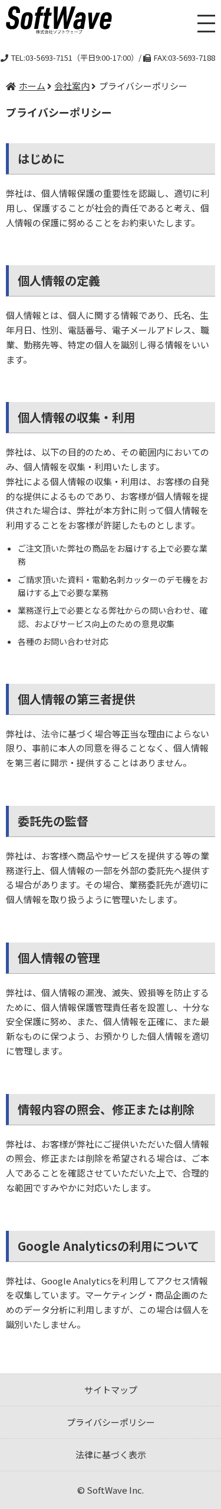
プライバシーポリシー (111, 1422)
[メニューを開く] (206, 23)
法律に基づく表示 (110, 1454)
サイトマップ (110, 1389)
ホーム (32, 86)
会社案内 (72, 86)
